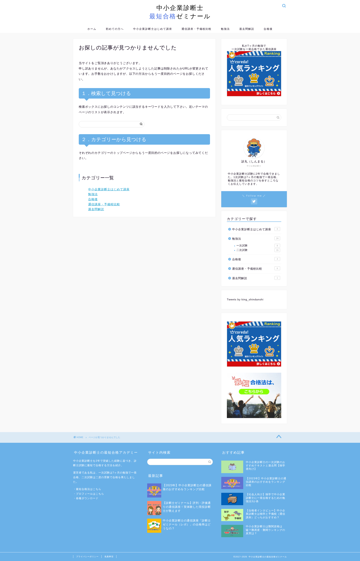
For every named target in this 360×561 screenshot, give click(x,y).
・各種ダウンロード (85, 498)
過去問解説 (246, 29)
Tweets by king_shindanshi (245, 299)
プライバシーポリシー (87, 556)
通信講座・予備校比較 (197, 29)
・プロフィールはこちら (88, 493)
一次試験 (257, 245)
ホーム (91, 29)
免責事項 (108, 556)
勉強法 (225, 29)
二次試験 (257, 250)
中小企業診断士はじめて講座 (152, 29)
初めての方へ (115, 29)
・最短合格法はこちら (87, 489)
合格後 (268, 29)
